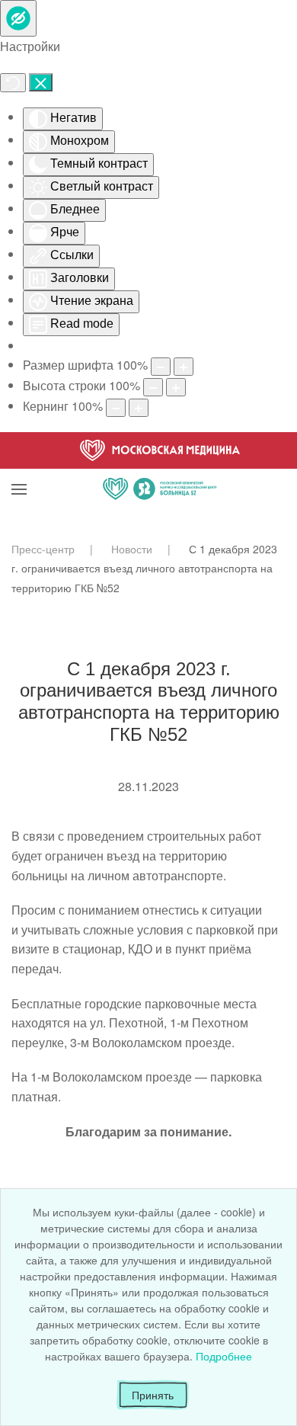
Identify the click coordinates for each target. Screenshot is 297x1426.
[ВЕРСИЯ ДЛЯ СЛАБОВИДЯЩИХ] (18, 18)
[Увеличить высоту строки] (176, 387)
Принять (153, 1394)
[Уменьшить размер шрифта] (161, 366)
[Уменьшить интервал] (116, 408)
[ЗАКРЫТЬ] (41, 82)
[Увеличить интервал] (138, 408)
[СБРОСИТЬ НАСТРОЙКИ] (13, 82)
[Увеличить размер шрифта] (183, 366)
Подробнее (224, 1356)
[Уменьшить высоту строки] (153, 387)
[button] (19, 470)
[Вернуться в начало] (160, 470)
